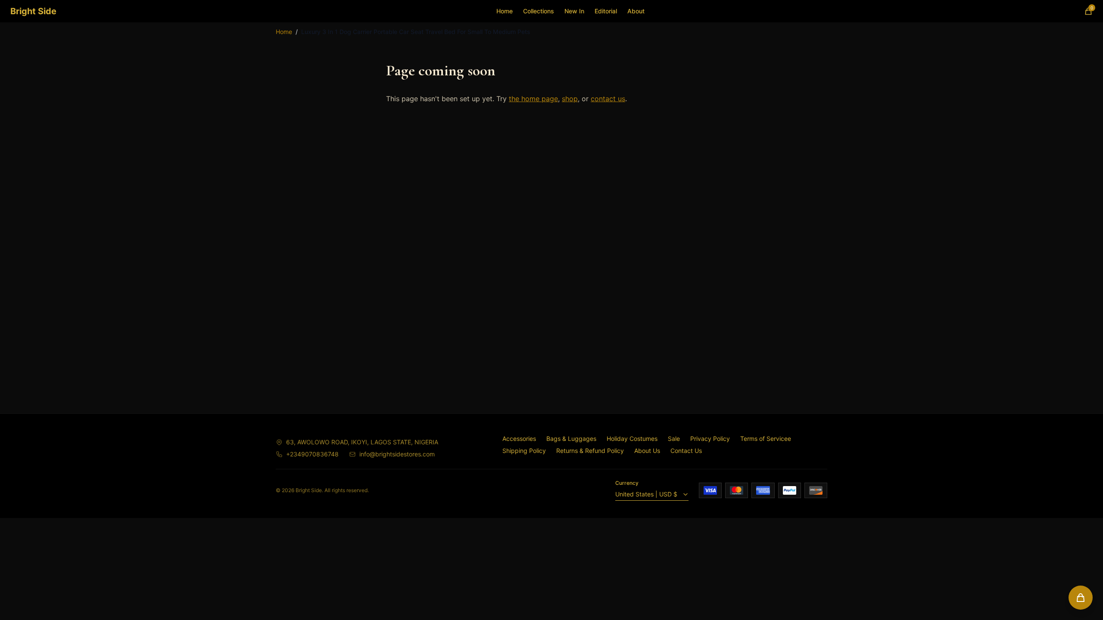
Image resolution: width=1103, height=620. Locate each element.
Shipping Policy (524, 450)
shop (570, 98)
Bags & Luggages (571, 438)
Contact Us (686, 450)
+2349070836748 (312, 454)
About (636, 11)
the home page (533, 98)
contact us (608, 98)
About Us (647, 450)
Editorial (606, 11)
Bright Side (33, 11)
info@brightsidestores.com (397, 454)
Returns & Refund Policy (590, 450)
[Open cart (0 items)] (1081, 598)
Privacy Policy (710, 438)
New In (574, 11)
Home (504, 11)
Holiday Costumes (632, 438)
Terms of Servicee (765, 438)
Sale (674, 438)
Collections (538, 11)
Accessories (519, 438)
